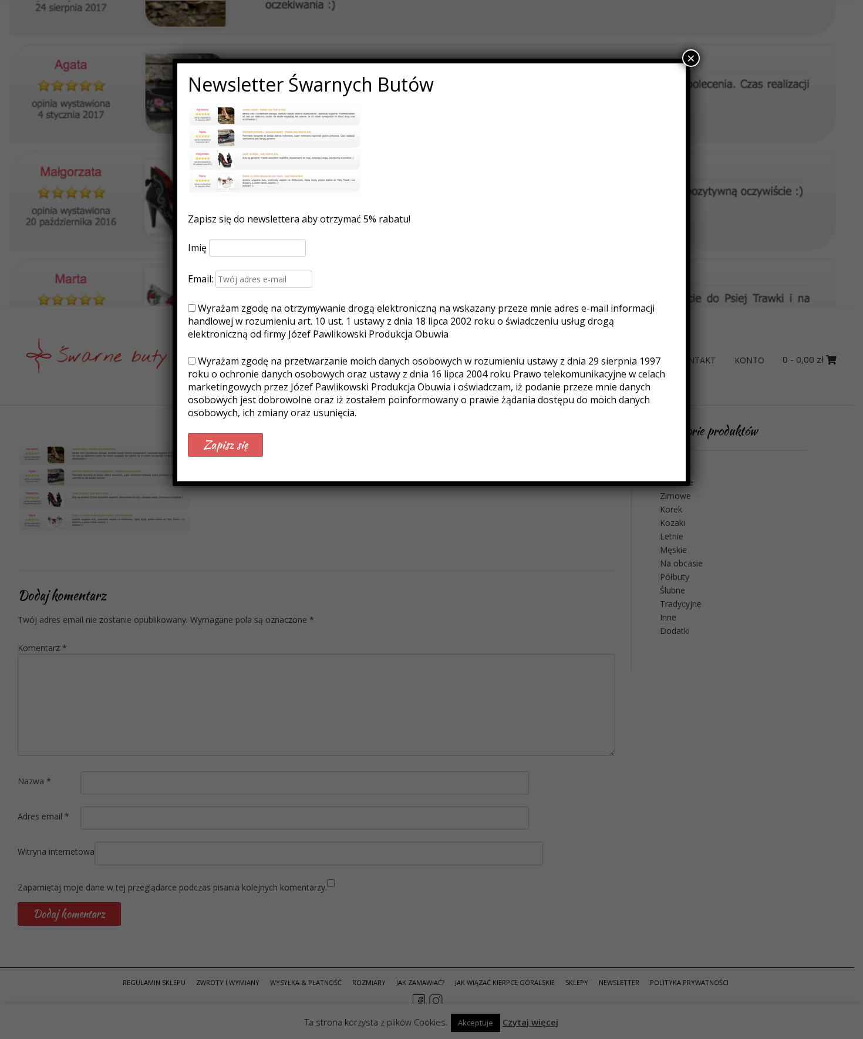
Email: (201, 278)
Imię (197, 247)
